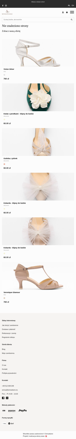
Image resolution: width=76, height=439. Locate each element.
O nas (4, 365)
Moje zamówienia (8, 353)
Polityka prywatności (9, 373)
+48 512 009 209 (8, 386)
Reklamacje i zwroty (9, 333)
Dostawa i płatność (8, 329)
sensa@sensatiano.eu (10, 390)
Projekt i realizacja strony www (34, 436)
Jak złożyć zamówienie (10, 325)
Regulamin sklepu (8, 337)
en (73, 5)
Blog (3, 349)
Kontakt (4, 369)
